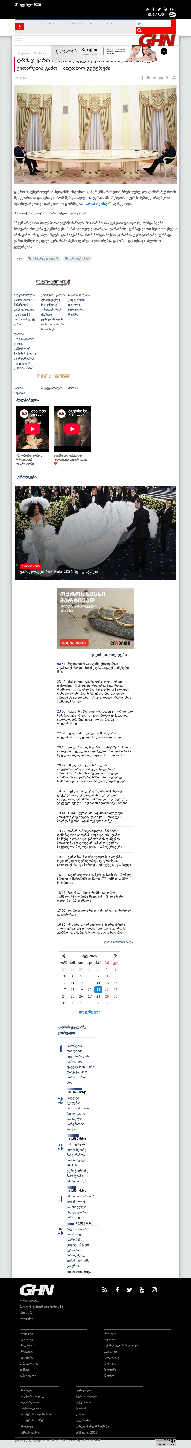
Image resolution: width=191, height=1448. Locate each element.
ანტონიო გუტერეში (45, 258)
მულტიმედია (27, 400)
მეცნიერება (83, 1390)
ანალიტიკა (27, 1345)
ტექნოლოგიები (86, 1396)
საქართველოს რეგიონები (121, 1345)
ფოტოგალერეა (30, 1408)
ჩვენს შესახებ (29, 1301)
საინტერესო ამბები (32, 1420)
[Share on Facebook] (142, 78)
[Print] (174, 78)
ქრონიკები (27, 477)
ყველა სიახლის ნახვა (118, 942)
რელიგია (110, 1363)
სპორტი (109, 1375)
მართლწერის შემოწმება (92, 1426)
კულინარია (83, 1420)
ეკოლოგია (111, 1357)
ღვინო (80, 1414)
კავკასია (109, 1339)
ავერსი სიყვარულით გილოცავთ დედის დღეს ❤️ (70, 459)
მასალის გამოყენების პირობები (41, 1307)
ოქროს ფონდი (30, 1432)
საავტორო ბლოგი (32, 1396)
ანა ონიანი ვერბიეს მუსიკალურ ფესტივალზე (29, 459)
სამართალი (28, 1375)
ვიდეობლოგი (29, 1402)
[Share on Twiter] (154, 78)
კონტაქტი (26, 1318)
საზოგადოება (29, 1363)
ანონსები (26, 1390)
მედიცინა (110, 1369)
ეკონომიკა (27, 1339)
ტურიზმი (81, 1408)
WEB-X (86, 1440)
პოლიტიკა (27, 1333)
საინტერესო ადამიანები (36, 1414)
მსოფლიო (111, 1333)
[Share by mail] (161, 78)
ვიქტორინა (83, 1402)
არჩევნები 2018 (87, 1432)
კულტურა (26, 1357)
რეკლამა (26, 1312)
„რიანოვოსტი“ (98, 203)
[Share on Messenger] (148, 78)
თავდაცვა (110, 1351)
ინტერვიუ (26, 1351)
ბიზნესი (25, 1369)
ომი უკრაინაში (79, 258)
